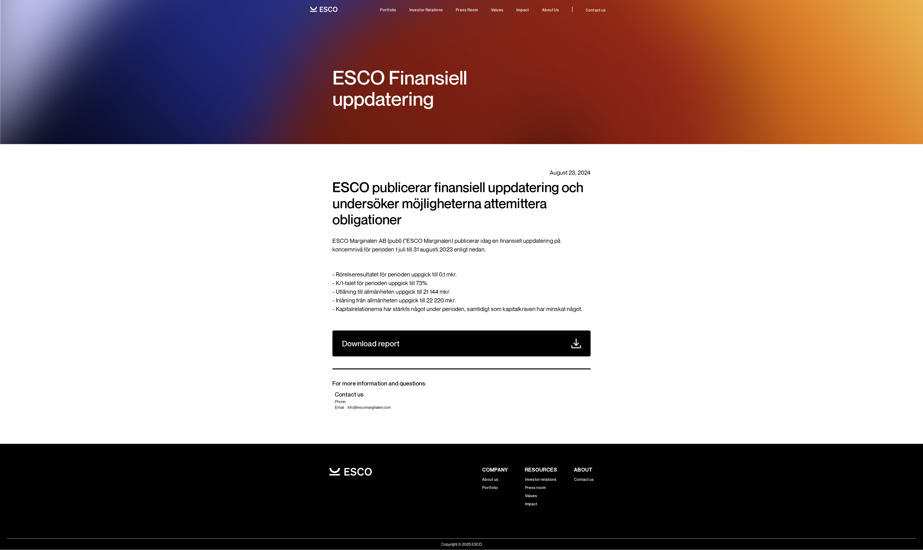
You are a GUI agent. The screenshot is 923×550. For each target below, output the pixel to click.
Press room (467, 9)
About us (490, 479)
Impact (522, 9)
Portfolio (388, 9)
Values (497, 9)
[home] (323, 9)
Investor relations (426, 9)
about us (550, 9)
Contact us (596, 10)
